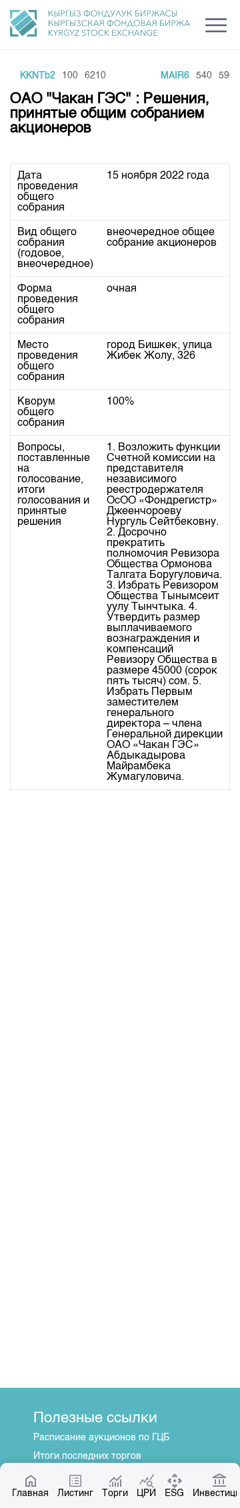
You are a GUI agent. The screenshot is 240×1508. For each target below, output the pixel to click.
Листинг (75, 1493)
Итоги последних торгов (87, 1456)
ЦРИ (146, 1493)
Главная (30, 1493)
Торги (115, 1493)
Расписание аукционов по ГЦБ (101, 1437)
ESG (174, 1493)
